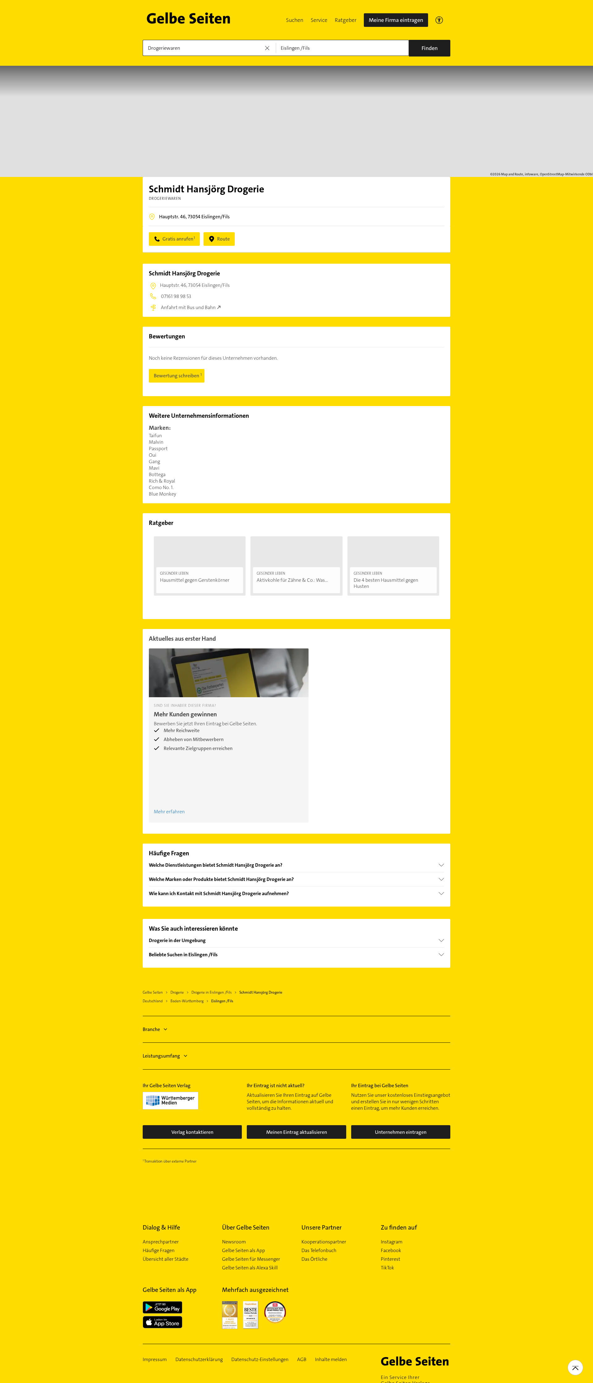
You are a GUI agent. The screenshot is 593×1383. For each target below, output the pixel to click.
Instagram (391, 1242)
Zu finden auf (399, 1227)
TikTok (387, 1268)
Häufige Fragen (159, 1250)
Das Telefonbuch (318, 1250)
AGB (301, 1359)
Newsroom (234, 1242)
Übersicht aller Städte (165, 1259)
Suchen (294, 20)
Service (319, 20)
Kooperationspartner (323, 1242)
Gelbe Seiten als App (243, 1250)
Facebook (391, 1250)
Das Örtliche (314, 1259)
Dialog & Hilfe (161, 1227)
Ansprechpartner (161, 1242)
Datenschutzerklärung (199, 1359)
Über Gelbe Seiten (246, 1227)
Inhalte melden (331, 1359)
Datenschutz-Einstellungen (259, 1359)
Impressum (155, 1359)
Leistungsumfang (161, 1056)
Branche (151, 1029)
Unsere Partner (321, 1227)
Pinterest (390, 1259)
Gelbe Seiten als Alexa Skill (250, 1268)
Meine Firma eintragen (396, 20)
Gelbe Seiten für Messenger (251, 1259)
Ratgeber (345, 20)
